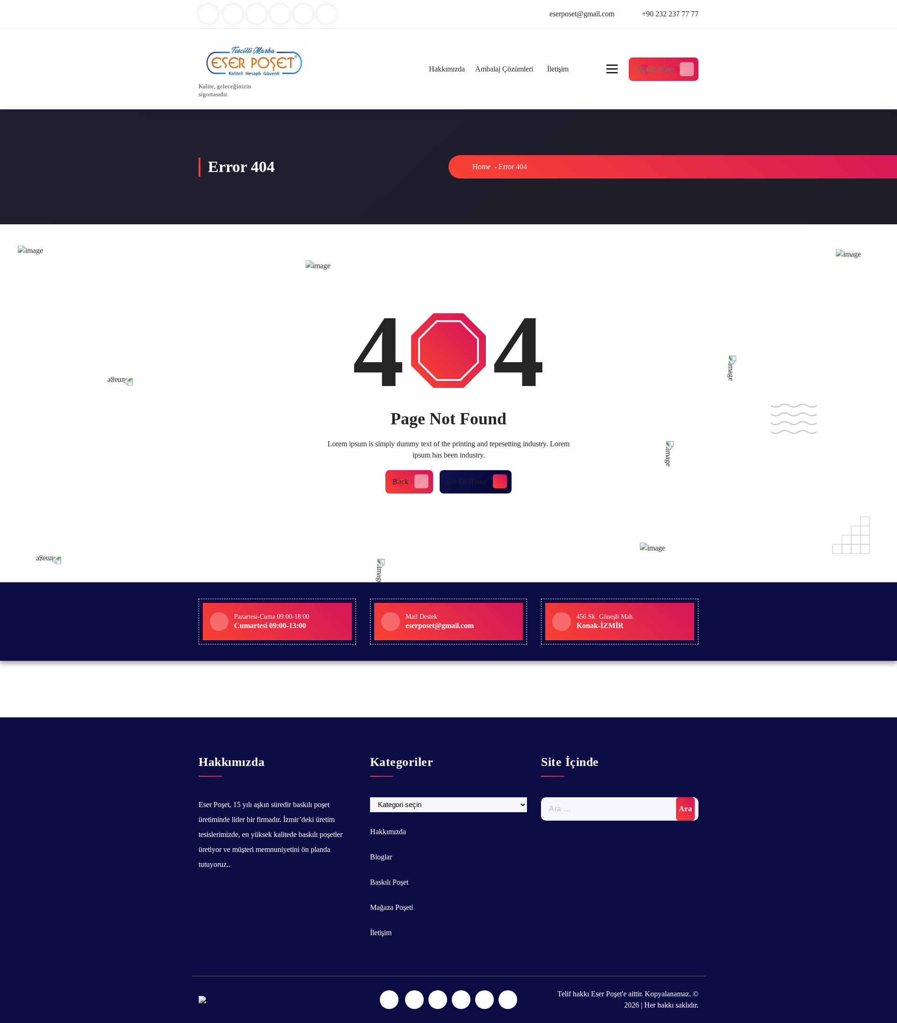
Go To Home (467, 482)
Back (400, 482)
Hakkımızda (447, 69)
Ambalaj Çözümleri (504, 69)
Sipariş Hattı (655, 69)
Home (480, 167)
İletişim (558, 69)
